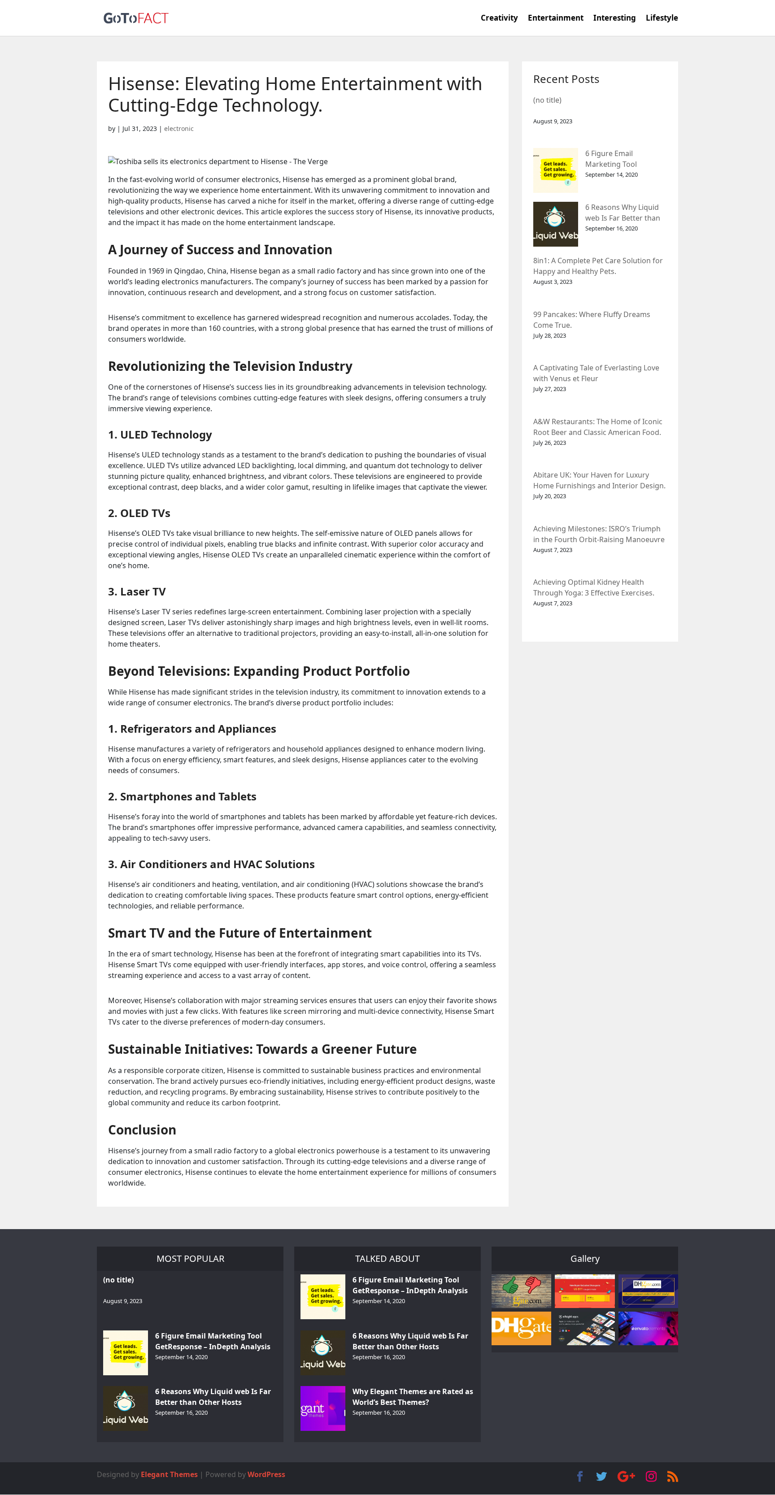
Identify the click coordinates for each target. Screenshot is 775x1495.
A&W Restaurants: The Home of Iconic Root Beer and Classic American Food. (597, 427)
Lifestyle (662, 19)
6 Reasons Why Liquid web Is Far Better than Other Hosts (622, 213)
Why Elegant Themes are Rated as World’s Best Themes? (413, 1396)
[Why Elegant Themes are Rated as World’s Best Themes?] (322, 1408)
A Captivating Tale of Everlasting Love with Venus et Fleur (596, 373)
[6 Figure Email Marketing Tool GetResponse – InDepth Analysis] (555, 170)
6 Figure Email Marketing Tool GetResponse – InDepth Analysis (625, 159)
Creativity (499, 19)
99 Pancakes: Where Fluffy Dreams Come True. (591, 319)
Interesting (614, 19)
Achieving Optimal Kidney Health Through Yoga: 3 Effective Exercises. (593, 587)
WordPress (266, 1474)
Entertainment (555, 19)
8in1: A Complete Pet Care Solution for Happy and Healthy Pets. (598, 266)
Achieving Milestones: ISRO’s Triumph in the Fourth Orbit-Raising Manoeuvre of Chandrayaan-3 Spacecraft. (599, 535)
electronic (179, 128)
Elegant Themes (169, 1474)
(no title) (547, 100)
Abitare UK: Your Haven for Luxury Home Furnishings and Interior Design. (599, 480)
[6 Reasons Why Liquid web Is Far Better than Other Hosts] (555, 224)
